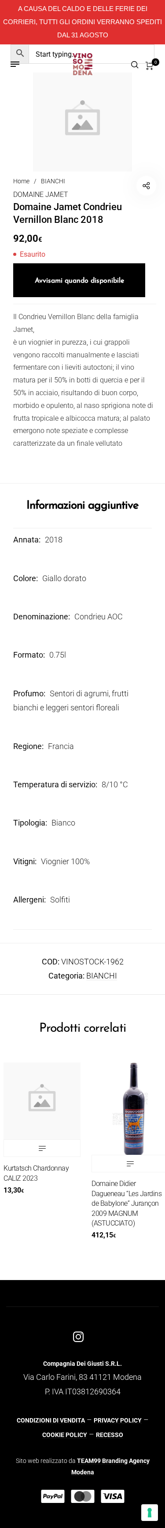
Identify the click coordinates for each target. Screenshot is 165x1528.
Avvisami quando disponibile (79, 280)
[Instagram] (78, 1337)
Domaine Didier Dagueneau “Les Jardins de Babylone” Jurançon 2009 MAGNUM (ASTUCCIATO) (119, 1203)
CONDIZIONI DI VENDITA (51, 1420)
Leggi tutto (122, 1163)
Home (21, 181)
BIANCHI (53, 181)
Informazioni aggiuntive (82, 506)
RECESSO (109, 1434)
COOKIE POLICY (64, 1434)
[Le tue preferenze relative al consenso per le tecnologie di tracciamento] (149, 1512)
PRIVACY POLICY (118, 1420)
